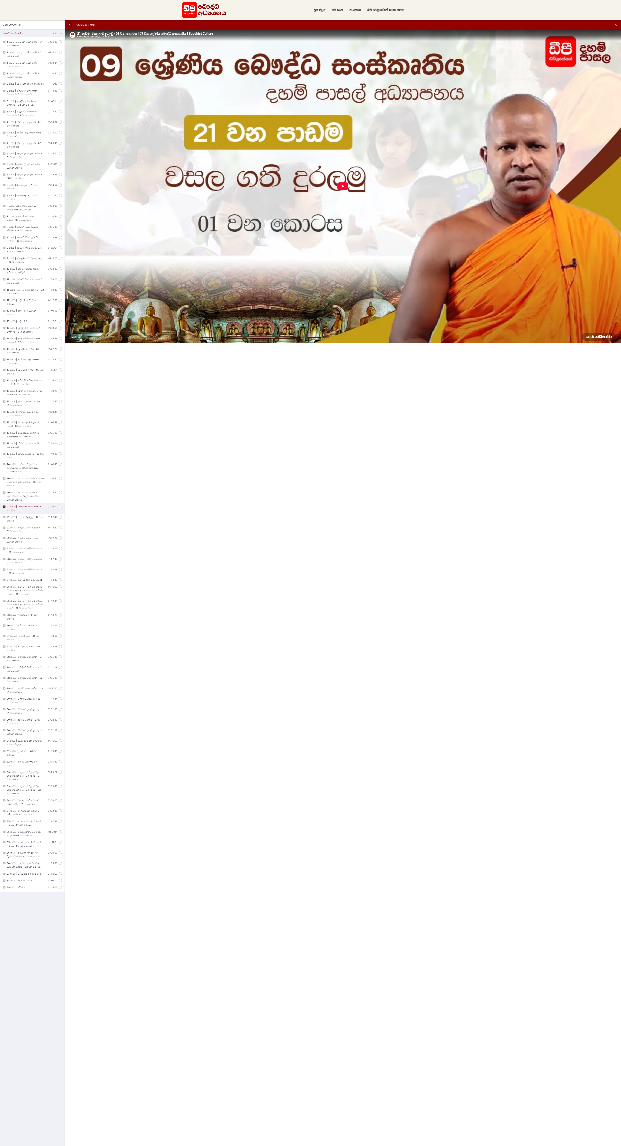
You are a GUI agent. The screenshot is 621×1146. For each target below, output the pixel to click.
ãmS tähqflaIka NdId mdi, (385, 10)
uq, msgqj (320, 10)
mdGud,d (355, 10)
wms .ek (337, 10)
